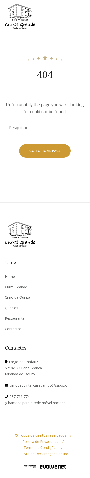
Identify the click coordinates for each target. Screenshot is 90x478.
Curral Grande (16, 287)
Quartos (11, 307)
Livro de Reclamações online (45, 453)
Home (10, 276)
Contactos (13, 328)
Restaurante (15, 318)
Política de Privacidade (40, 441)
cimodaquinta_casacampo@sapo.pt (38, 385)
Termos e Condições (41, 447)
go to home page (45, 151)
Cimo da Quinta (17, 297)
